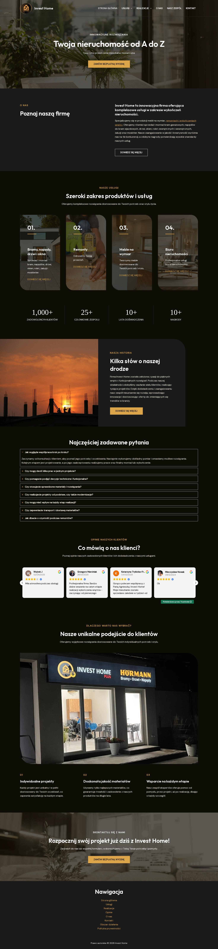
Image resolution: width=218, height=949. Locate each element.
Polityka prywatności (109, 928)
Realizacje (143, 8)
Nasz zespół (174, 8)
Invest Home (43, 8)
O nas (159, 8)
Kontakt (191, 8)
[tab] (109, 457)
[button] (131, 152)
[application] (130, 8)
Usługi (125, 8)
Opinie (109, 912)
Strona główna (107, 8)
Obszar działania (109, 924)
